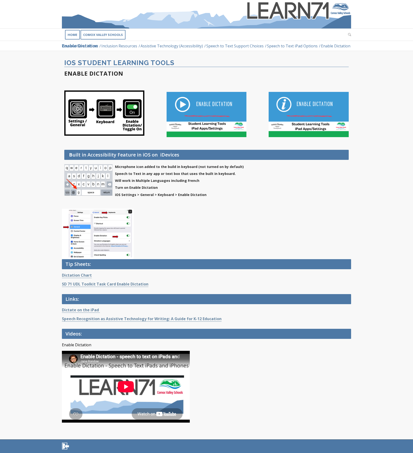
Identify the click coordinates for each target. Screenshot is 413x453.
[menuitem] (72, 35)
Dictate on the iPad (81, 310)
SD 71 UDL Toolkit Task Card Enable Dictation (105, 284)
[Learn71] (206, 14)
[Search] (348, 35)
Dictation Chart (77, 275)
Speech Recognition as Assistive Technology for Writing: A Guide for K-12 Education (142, 318)
